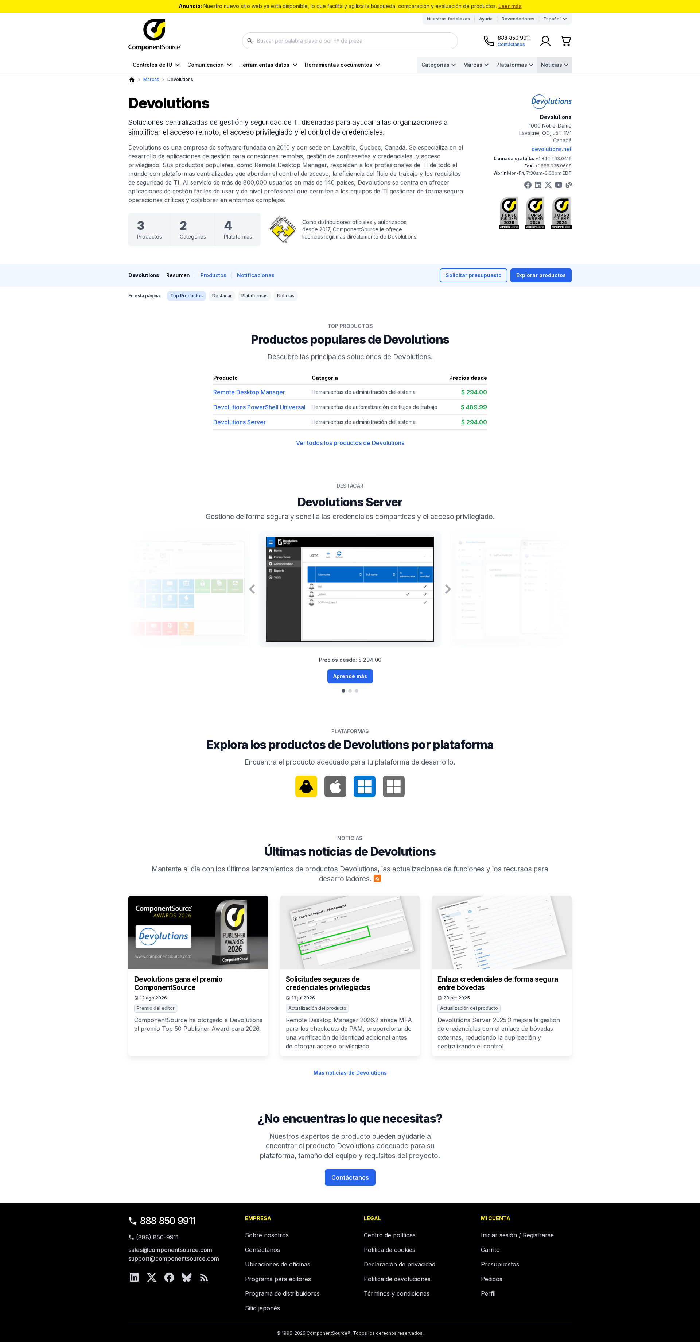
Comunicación (205, 65)
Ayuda (486, 19)
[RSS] (204, 1277)
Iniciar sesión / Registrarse (517, 1235)
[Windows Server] (393, 786)
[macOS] (335, 786)
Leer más (510, 6)
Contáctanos (350, 1177)
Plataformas (511, 65)
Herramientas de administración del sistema (364, 392)
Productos (213, 275)
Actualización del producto (317, 1008)
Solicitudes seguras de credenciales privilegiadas (328, 983)
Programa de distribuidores (282, 1293)
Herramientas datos (264, 65)
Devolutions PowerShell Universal (259, 407)
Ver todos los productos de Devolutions (350, 442)
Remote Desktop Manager (249, 392)
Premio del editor (156, 1008)
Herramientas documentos (338, 65)
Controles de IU (152, 65)
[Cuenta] (545, 41)
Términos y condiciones (396, 1293)
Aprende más (350, 676)
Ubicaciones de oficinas (277, 1264)
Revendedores (518, 19)
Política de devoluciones (397, 1279)
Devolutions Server (239, 422)
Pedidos (491, 1279)
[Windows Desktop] (364, 786)
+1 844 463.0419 (554, 158)
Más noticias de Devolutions (350, 1073)
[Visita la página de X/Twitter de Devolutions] (548, 185)
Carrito (490, 1249)
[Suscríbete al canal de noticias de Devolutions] (377, 878)
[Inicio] (131, 79)
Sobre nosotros (267, 1235)
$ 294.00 (474, 392)
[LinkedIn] (134, 1277)
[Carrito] (566, 41)
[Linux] (306, 786)
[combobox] (350, 40)
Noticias (551, 65)
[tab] (343, 691)
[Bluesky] (186, 1277)
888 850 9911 (168, 1220)
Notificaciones (256, 275)
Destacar (222, 295)
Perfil (488, 1293)
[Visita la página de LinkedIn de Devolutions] (538, 185)
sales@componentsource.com (170, 1249)
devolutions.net (552, 149)
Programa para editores (278, 1279)
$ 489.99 (474, 407)
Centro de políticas (390, 1235)
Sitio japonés (262, 1308)
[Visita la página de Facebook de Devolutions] (528, 185)
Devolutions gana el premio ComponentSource (178, 983)
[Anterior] (252, 589)
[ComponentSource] (154, 35)
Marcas (472, 65)
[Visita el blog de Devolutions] (568, 185)
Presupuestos (500, 1264)
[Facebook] (169, 1277)
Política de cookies (389, 1249)
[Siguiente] (448, 589)
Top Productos (186, 295)
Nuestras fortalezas (448, 19)
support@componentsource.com (173, 1258)
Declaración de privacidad (399, 1264)
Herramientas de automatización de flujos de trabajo (375, 407)
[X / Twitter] (152, 1277)
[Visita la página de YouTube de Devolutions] (558, 185)
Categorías (435, 65)
